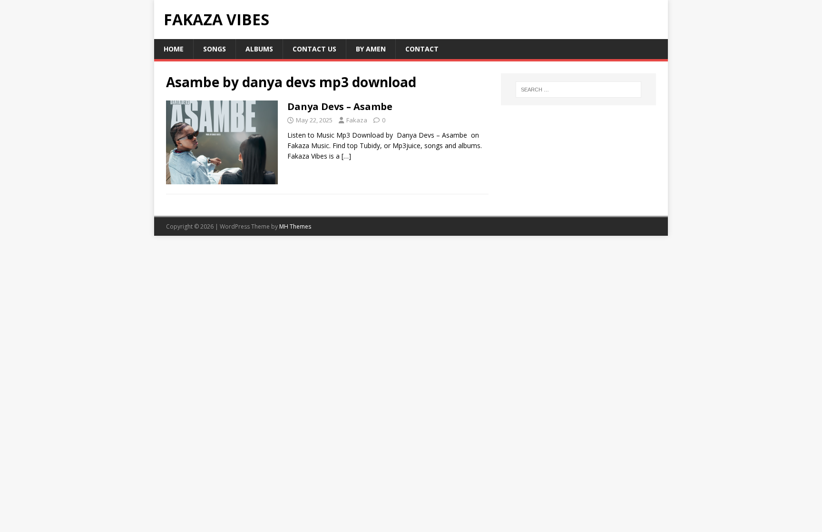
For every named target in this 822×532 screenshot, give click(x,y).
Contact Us (314, 48)
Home (174, 48)
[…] (346, 156)
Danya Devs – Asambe (339, 106)
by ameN (371, 48)
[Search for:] (578, 89)
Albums (259, 48)
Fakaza (356, 120)
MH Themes (295, 226)
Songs (214, 48)
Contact (422, 48)
